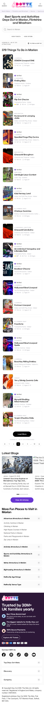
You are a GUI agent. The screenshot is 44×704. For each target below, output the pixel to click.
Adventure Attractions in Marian (17, 518)
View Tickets (15, 36)
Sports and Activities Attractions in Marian (18, 555)
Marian (33, 11)
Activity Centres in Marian (14, 523)
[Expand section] (39, 547)
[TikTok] (19, 655)
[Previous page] (5, 444)
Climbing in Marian (11, 526)
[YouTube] (34, 655)
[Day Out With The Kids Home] (22, 4)
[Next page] (39, 444)
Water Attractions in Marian (15, 563)
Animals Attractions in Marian (16, 547)
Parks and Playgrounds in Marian (16, 536)
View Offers (28, 36)
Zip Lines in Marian (11, 540)
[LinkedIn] (11, 655)
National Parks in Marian (13, 533)
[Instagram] (26, 655)
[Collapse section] (39, 518)
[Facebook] (4, 655)
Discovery (8, 671)
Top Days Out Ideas (12, 662)
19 (34, 444)
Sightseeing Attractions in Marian (17, 570)
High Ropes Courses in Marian (15, 530)
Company (8, 680)
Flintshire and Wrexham (20, 11)
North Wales (6, 11)
